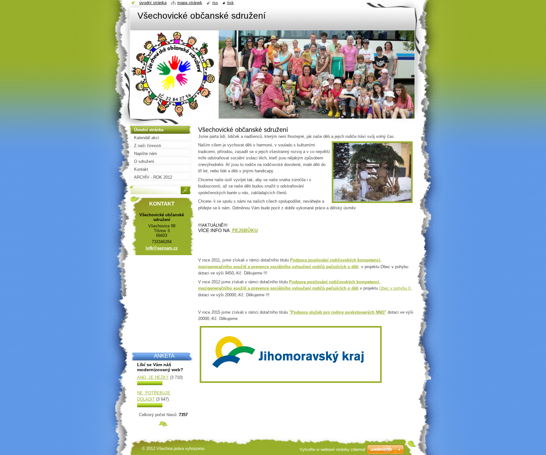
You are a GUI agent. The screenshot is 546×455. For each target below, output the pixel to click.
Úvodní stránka (153, 2)
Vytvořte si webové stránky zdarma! (333, 449)
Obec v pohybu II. (395, 288)
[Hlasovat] (149, 383)
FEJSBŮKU (244, 230)
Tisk (230, 2)
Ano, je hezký (153, 377)
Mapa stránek (189, 2)
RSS (215, 2)
